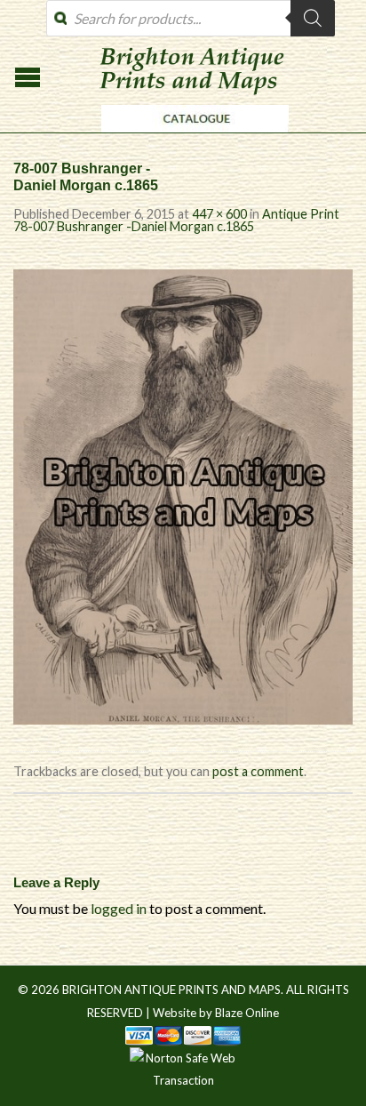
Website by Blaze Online (216, 1013)
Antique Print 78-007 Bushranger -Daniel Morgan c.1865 (176, 220)
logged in (119, 908)
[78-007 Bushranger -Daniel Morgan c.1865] (183, 494)
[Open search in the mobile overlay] (190, 18)
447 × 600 (219, 213)
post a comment (258, 771)
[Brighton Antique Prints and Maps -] (190, 136)
